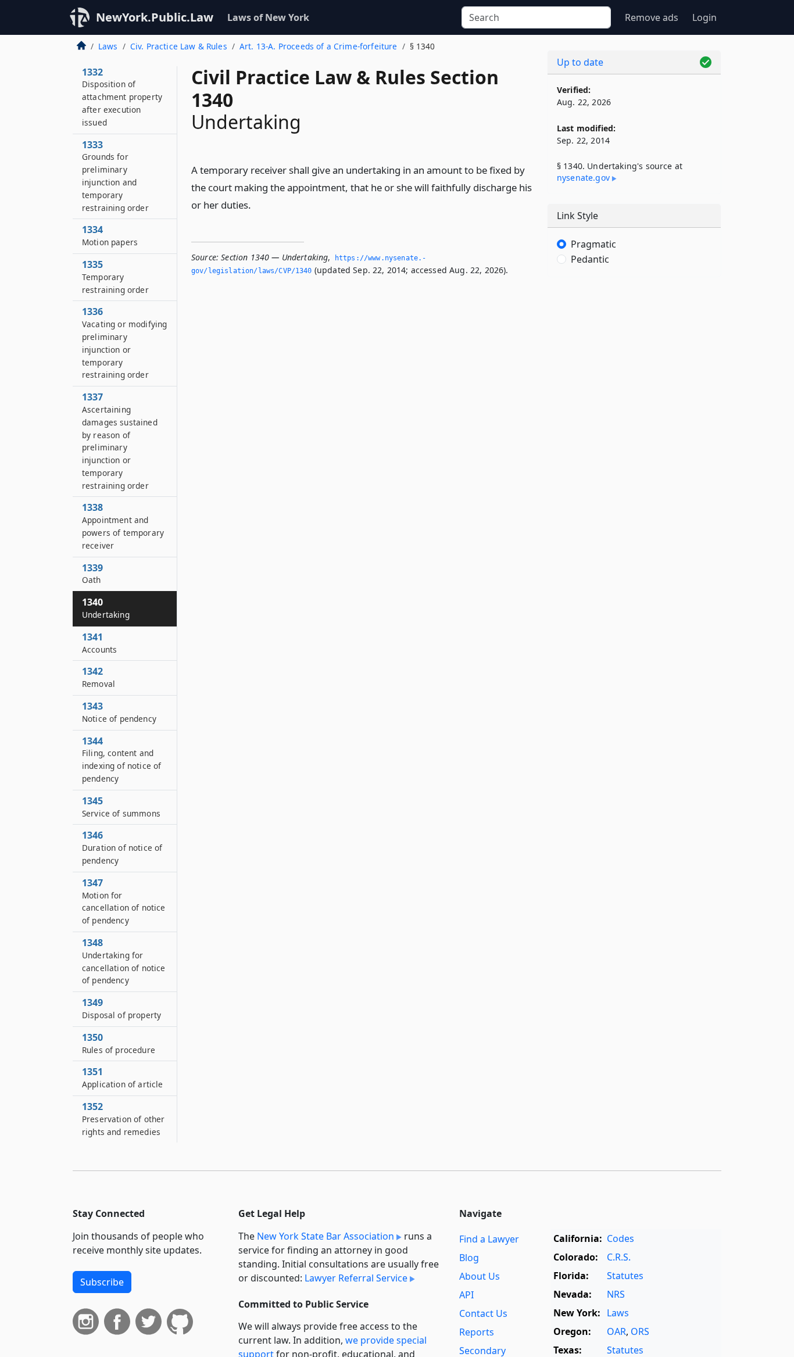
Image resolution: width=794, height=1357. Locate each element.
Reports (476, 1332)
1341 (99, 643)
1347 (124, 901)
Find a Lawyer (489, 1239)
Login (704, 17)
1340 (106, 608)
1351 (122, 1077)
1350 (118, 1043)
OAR (616, 1331)
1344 (121, 759)
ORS (640, 1331)
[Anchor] (257, 204)
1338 (123, 525)
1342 (98, 677)
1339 (92, 573)
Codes (620, 1238)
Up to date (580, 62)
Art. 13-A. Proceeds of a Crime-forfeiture (318, 46)
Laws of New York (268, 17)
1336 (124, 342)
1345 (121, 806)
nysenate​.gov (583, 177)
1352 (123, 1118)
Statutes (625, 1275)
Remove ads (651, 17)
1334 (110, 235)
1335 (115, 276)
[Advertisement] (634, 467)
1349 (121, 1008)
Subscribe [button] (102, 1282)
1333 (115, 175)
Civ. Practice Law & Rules (178, 46)
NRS (616, 1294)
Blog (469, 1257)
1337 (120, 441)
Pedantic (590, 259)
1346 (122, 847)
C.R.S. (619, 1257)
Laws (108, 46)
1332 (122, 97)
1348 (124, 961)
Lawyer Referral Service (356, 1278)
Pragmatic (593, 244)
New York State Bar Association (325, 1236)
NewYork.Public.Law (154, 17)
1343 (119, 712)
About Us (479, 1276)
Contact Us (483, 1313)
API (466, 1294)
